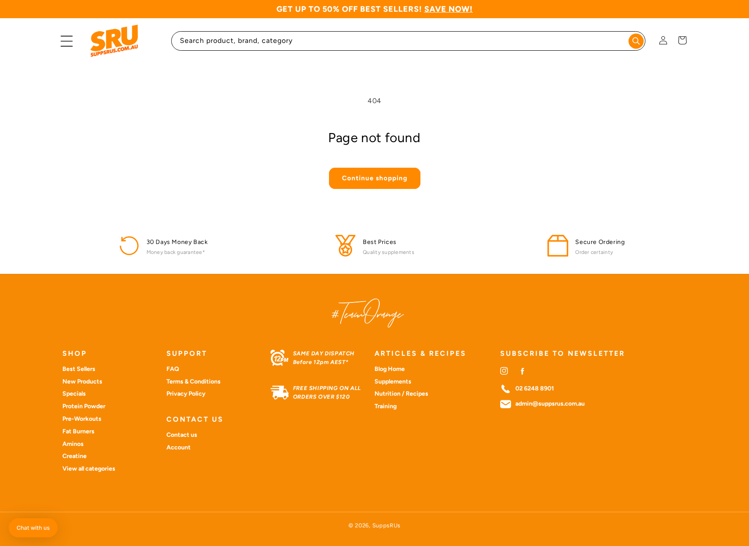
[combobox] (408, 41)
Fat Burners (78, 431)
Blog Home (389, 369)
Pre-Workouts (81, 418)
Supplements (392, 381)
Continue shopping (374, 178)
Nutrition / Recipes (401, 393)
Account (178, 447)
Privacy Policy (185, 393)
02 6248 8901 (534, 388)
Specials (74, 393)
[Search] (636, 41)
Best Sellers (78, 369)
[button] (66, 41)
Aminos (73, 444)
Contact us (181, 435)
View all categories (88, 468)
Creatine (74, 456)
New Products (82, 381)
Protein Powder (83, 406)
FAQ (172, 369)
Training (385, 406)
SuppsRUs (386, 525)
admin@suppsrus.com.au (550, 403)
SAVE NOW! (448, 9)
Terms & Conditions (193, 381)
